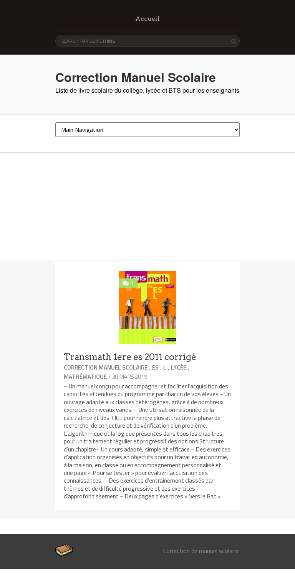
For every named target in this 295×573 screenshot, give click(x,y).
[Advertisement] (147, 206)
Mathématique (85, 376)
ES (155, 367)
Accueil (147, 18)
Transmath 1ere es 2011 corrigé (130, 356)
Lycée (178, 367)
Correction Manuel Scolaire (135, 77)
